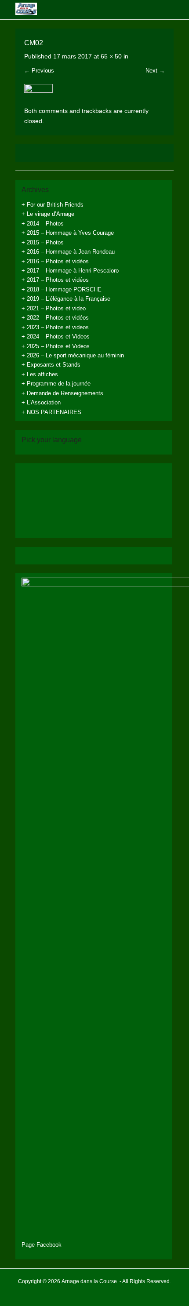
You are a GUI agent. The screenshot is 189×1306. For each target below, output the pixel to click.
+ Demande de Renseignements (62, 393)
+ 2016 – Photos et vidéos (55, 261)
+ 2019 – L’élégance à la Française (66, 298)
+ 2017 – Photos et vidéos (55, 279)
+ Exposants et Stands (51, 364)
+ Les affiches (40, 374)
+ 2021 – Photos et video (54, 308)
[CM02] (94, 95)
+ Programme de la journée (56, 383)
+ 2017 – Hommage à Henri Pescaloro (70, 270)
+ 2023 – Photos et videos (55, 327)
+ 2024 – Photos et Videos (56, 336)
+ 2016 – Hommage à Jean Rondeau (68, 251)
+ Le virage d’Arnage (48, 214)
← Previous (39, 70)
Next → (155, 70)
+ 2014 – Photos (43, 223)
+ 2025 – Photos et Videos (56, 346)
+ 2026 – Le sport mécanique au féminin (73, 355)
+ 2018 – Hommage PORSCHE (62, 289)
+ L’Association (41, 402)
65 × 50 (111, 56)
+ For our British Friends (53, 204)
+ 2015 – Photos (43, 242)
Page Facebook (42, 1244)
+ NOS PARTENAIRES (51, 412)
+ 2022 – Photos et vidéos (55, 317)
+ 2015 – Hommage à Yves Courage (68, 232)
